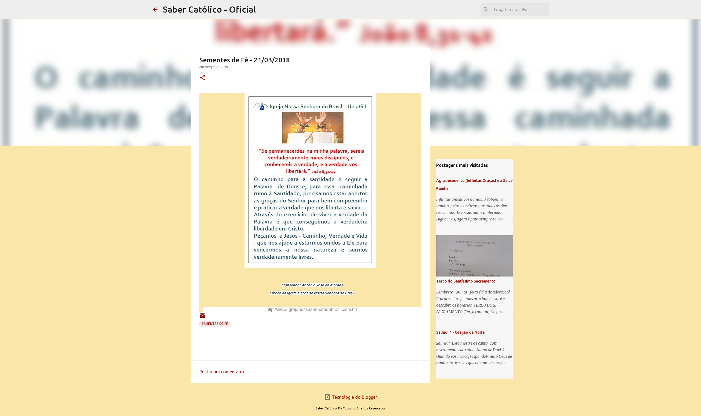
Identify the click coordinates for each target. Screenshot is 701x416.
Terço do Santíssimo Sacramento (466, 281)
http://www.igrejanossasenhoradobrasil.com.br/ (311, 309)
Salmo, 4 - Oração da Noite (460, 332)
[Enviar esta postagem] (202, 317)
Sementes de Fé (215, 323)
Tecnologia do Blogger (354, 397)
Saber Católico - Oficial (209, 9)
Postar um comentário (221, 371)
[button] (202, 78)
